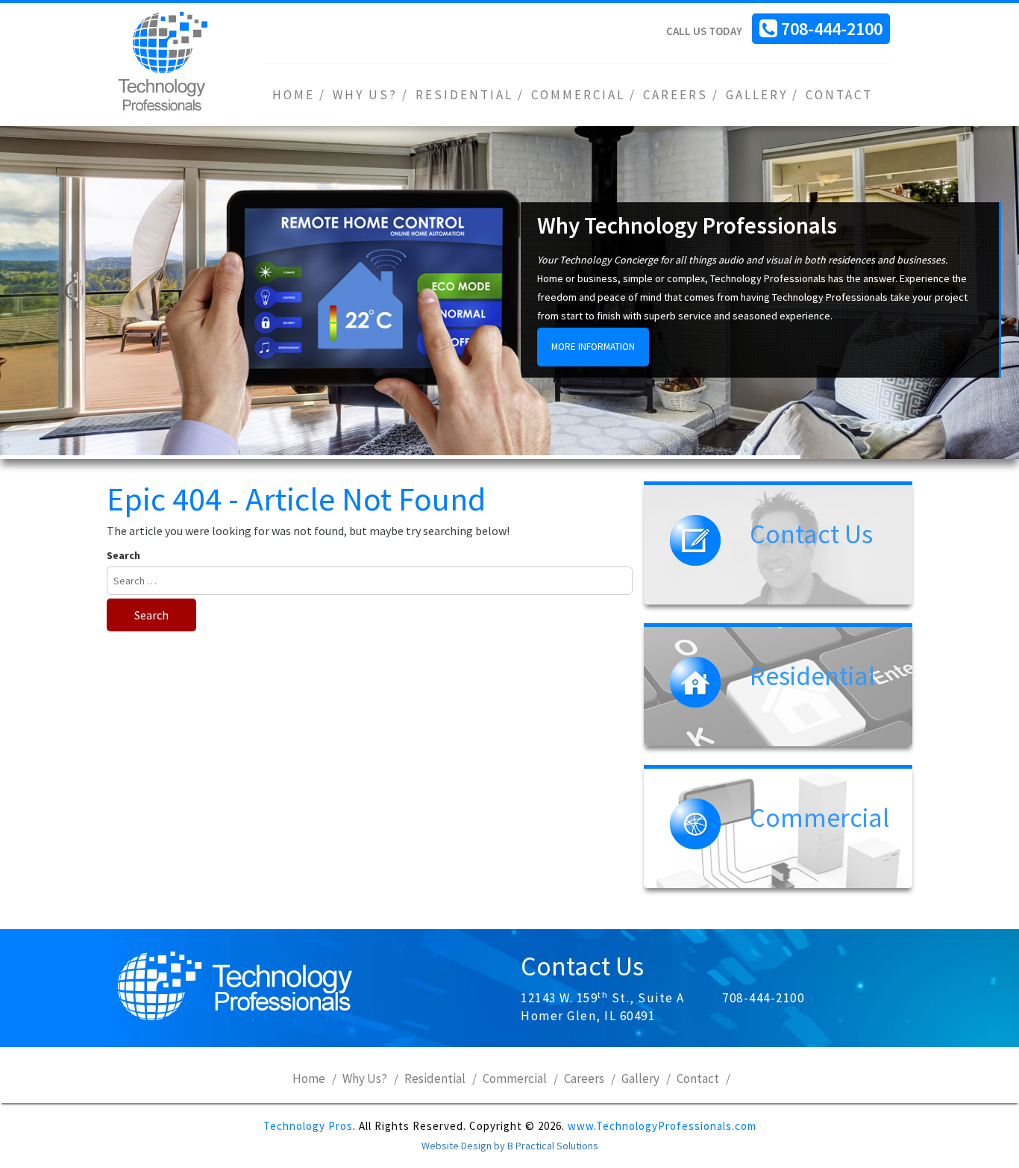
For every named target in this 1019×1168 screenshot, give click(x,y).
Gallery (757, 95)
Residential (464, 95)
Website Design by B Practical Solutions (509, 1145)
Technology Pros (308, 1126)
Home (293, 95)
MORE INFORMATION (593, 346)
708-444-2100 (831, 28)
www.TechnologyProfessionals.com (662, 1126)
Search (123, 555)
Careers (675, 95)
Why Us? (365, 95)
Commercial (578, 95)
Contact (839, 95)
